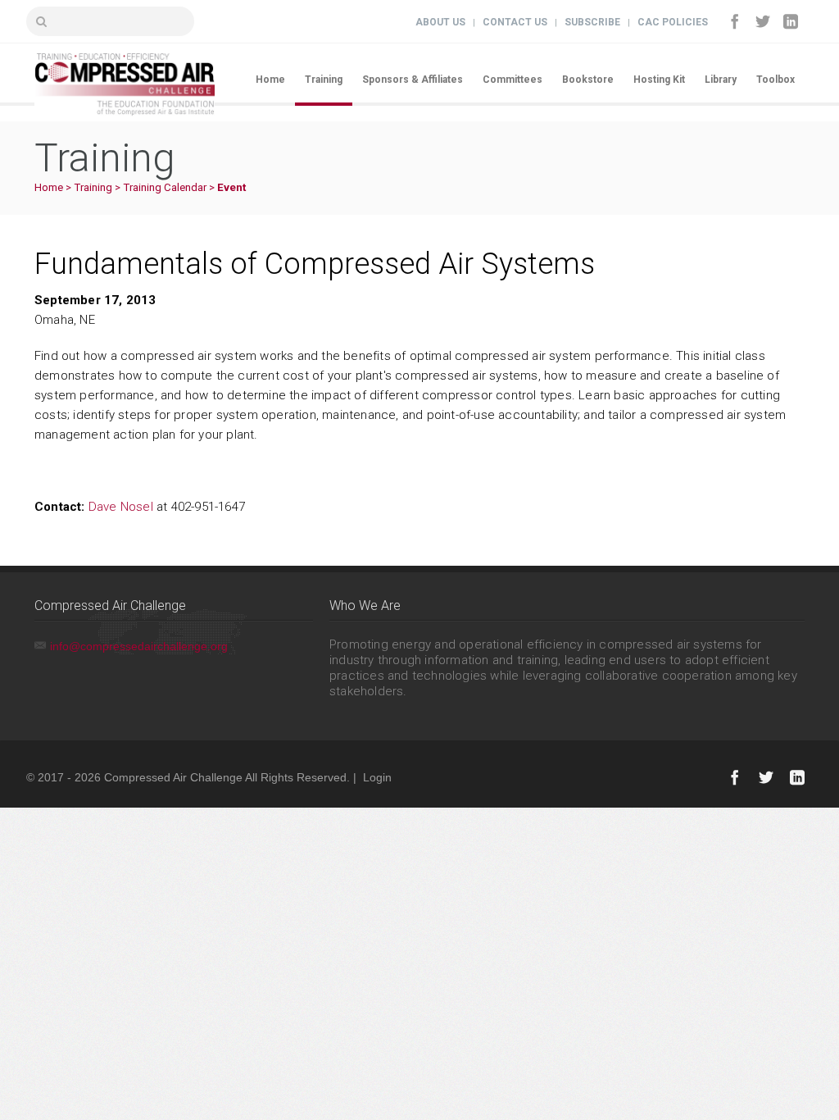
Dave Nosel (120, 506)
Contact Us (515, 22)
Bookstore (588, 79)
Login (377, 777)
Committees (512, 79)
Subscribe (592, 22)
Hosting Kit (659, 79)
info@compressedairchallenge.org (139, 646)
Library (721, 79)
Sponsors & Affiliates (412, 79)
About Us (440, 22)
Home (270, 79)
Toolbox (775, 79)
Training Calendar (164, 187)
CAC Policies (672, 22)
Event (231, 187)
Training (323, 79)
